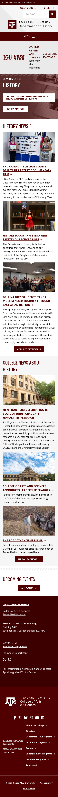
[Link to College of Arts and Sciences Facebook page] (15, 717)
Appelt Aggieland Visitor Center (19, 672)
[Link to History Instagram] (9, 659)
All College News (27, 559)
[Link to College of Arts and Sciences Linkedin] (42, 717)
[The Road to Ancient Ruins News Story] (29, 520)
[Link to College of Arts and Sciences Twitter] (20, 717)
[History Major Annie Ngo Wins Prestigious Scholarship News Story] (29, 215)
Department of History (35, 26)
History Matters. (15, 108)
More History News (27, 349)
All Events (27, 588)
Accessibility (46, 783)
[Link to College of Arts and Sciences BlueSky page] (25, 717)
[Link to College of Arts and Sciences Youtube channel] (37, 717)
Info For (47, 8)
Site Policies (29, 788)
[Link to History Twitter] (4, 659)
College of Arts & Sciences (16, 611)
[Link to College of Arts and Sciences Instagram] (31, 717)
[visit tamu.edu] (12, 24)
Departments (26, 8)
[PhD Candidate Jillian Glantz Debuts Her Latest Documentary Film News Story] (29, 146)
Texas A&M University (35, 22)
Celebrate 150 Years (50, 56)
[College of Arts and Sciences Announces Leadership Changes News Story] (29, 466)
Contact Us (8, 744)
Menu (27, 36)
